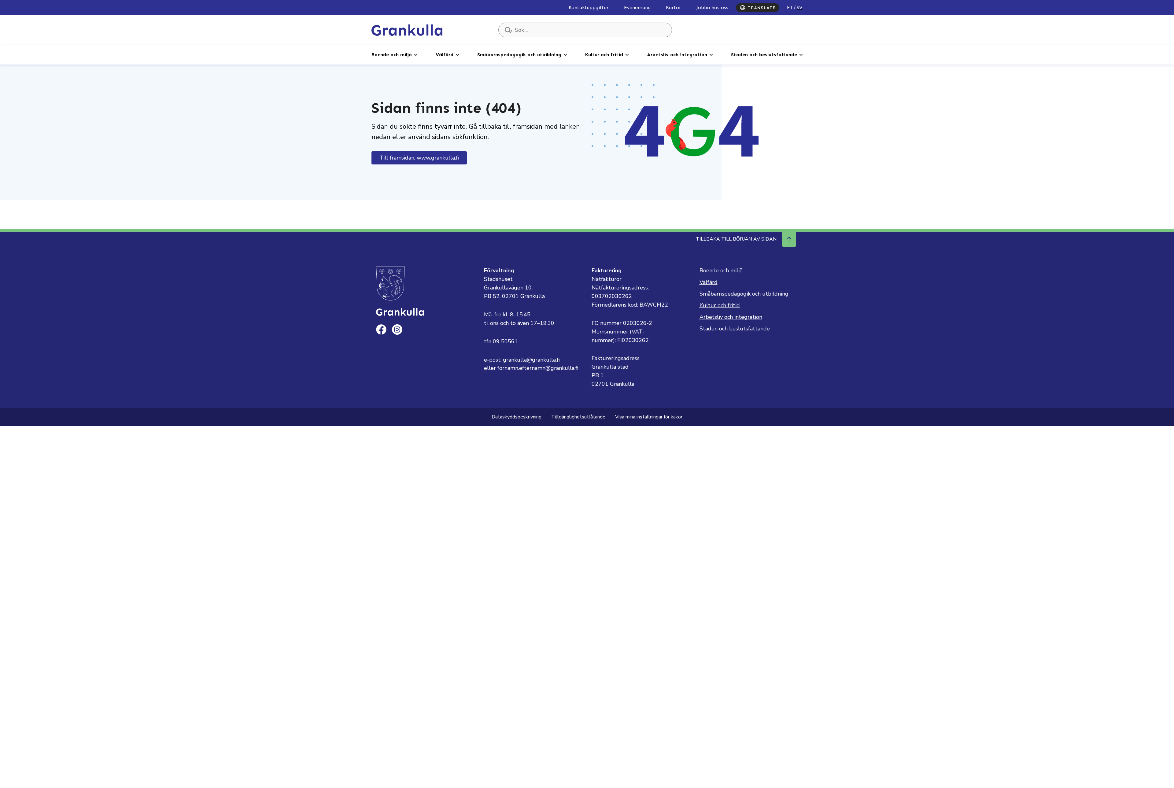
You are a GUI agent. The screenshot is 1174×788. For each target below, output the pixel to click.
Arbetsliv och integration (677, 54)
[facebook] (381, 329)
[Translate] (757, 7)
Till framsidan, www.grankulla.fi (419, 157)
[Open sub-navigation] (415, 54)
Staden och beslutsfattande (764, 54)
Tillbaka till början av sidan (736, 239)
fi (790, 7)
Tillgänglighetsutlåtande (578, 417)
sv (800, 7)
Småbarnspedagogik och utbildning (519, 54)
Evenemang (637, 7)
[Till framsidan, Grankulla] (406, 29)
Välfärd (444, 54)
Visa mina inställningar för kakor (648, 417)
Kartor (673, 7)
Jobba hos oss (712, 7)
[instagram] (397, 329)
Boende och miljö (391, 54)
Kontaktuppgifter (589, 7)
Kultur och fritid (604, 54)
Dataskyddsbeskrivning (516, 417)
